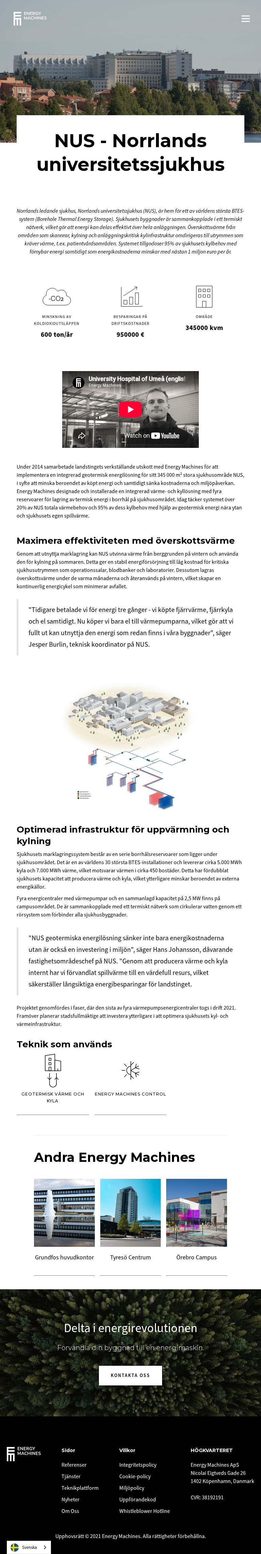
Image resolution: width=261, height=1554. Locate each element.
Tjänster (71, 1476)
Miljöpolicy (131, 1488)
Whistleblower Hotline (144, 1511)
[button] (246, 19)
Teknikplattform (80, 1488)
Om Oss (70, 1511)
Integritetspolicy (137, 1465)
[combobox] (29, 1547)
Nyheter (71, 1499)
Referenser (74, 1465)
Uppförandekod (137, 1499)
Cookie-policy (135, 1476)
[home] (30, 18)
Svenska (29, 1547)
